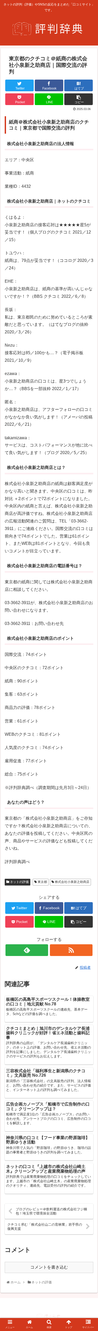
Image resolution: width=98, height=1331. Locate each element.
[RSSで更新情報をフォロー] (71, 950)
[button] (88, 775)
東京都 (42, 882)
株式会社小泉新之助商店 (71, 882)
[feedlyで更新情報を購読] (26, 950)
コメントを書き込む (49, 1267)
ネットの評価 (19, 882)
